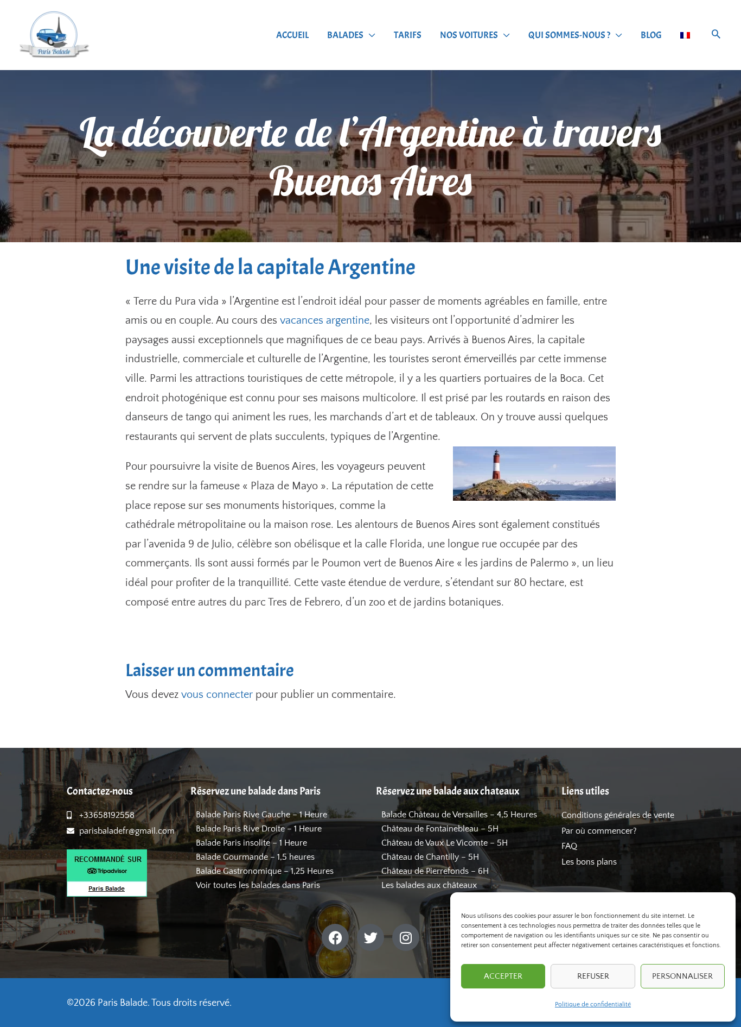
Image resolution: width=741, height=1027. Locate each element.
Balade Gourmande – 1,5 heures (255, 857)
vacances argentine (324, 320)
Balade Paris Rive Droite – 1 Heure (259, 829)
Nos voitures (469, 35)
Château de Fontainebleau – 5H (440, 829)
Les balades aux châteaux (429, 885)
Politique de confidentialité (593, 1004)
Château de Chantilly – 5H (430, 857)
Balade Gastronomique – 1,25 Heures (265, 871)
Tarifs (407, 35)
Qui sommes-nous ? (569, 35)
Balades (345, 35)
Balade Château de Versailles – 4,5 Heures (459, 815)
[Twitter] (370, 937)
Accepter (503, 976)
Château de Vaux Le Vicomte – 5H (444, 843)
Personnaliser (682, 976)
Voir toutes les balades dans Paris (258, 885)
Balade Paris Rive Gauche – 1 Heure (261, 815)
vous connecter (217, 695)
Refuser (593, 976)
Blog (651, 35)
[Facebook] (335, 937)
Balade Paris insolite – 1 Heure (251, 843)
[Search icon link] (716, 35)
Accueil (292, 35)
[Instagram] (405, 937)
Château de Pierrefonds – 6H (435, 871)
